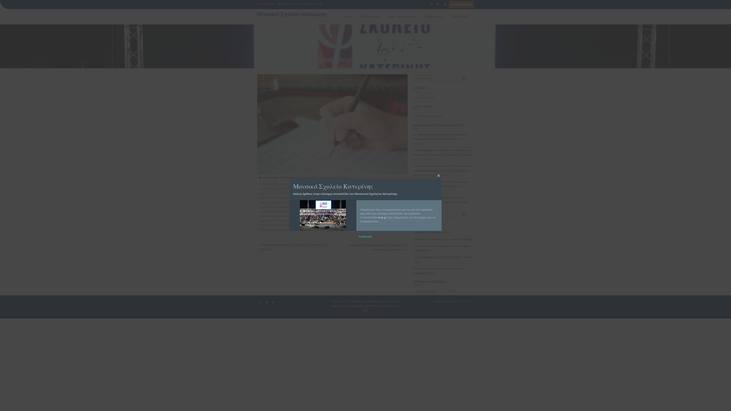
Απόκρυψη (365, 236)
